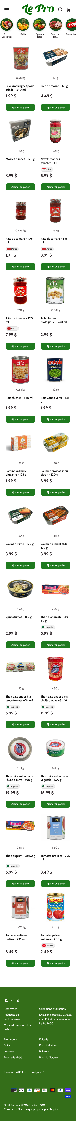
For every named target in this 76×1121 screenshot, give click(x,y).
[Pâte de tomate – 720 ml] (20, 290)
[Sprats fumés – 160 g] (20, 589)
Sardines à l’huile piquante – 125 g (16, 473)
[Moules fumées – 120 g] (20, 131)
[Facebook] (6, 1000)
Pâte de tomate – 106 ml (19, 240)
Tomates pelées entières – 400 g (51, 937)
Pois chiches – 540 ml (19, 397)
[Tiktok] (18, 1000)
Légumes (9, 1051)
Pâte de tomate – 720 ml (19, 320)
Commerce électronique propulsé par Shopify (31, 1109)
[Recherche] (60, 9)
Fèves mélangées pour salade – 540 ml (20, 88)
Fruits (7, 1045)
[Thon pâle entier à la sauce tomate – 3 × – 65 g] (20, 668)
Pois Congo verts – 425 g (55, 399)
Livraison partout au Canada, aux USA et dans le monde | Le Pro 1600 (55, 1019)
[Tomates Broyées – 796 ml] (55, 828)
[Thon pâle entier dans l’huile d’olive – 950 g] (20, 748)
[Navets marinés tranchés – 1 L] (55, 131)
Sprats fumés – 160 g (19, 617)
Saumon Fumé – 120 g (20, 544)
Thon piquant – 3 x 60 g (20, 856)
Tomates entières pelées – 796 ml (16, 937)
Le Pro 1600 (38, 1105)
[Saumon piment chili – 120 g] (55, 516)
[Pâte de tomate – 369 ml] (55, 211)
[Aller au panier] (68, 9)
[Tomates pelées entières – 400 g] (55, 907)
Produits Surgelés (49, 1057)
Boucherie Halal (13, 1057)
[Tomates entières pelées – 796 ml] (20, 907)
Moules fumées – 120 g (20, 159)
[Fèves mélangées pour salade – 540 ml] (20, 58)
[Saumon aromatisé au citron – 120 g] (55, 443)
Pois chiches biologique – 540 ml (54, 320)
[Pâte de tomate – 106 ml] (20, 211)
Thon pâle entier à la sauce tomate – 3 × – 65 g (20, 699)
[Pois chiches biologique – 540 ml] (55, 290)
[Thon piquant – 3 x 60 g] (20, 828)
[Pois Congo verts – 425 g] (55, 370)
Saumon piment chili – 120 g (55, 546)
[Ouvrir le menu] (6, 9)
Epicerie (43, 1039)
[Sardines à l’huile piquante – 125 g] (20, 443)
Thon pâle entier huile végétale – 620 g (54, 778)
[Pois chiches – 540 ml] (20, 370)
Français (36, 1072)
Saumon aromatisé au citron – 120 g (54, 473)
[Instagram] (12, 1000)
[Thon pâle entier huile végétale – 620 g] (55, 748)
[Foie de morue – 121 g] (55, 58)
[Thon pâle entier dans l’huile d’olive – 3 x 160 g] (55, 668)
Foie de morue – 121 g (54, 86)
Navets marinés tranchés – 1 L (50, 161)
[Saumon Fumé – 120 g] (20, 516)
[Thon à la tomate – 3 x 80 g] (55, 589)
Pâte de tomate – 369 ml (54, 240)
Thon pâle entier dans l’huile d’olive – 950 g (19, 778)
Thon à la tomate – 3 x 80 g (54, 619)
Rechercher (10, 1009)
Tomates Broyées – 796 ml (55, 857)
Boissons (44, 1051)
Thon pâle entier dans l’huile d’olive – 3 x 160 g (55, 699)
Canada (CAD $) (13, 1072)
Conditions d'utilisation (52, 1009)
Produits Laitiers (48, 1045)
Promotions (11, 1039)
